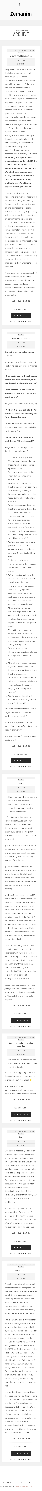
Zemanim (21, 14)
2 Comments (21, 64)
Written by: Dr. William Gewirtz (21, 322)
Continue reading (21, 300)
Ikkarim (21, 1137)
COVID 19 (21, 783)
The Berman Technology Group (23, 1486)
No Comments (21, 346)
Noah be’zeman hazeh (21, 338)
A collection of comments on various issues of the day (22, 51)
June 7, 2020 (21, 60)
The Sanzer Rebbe (21, 1270)
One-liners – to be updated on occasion (21, 1045)
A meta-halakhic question (21, 55)
